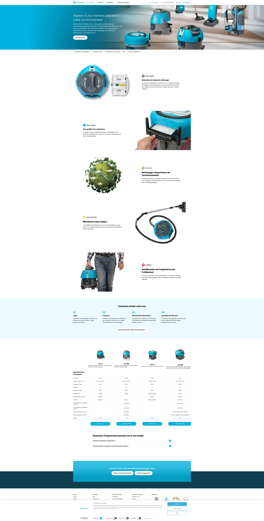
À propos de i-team (117, 494)
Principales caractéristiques (82, 51)
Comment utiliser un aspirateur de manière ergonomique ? (110, 446)
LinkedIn (134, 498)
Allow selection (177, 508)
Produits (91, 2)
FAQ (124, 51)
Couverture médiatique (117, 498)
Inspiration (110, 2)
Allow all (177, 504)
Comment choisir (97, 51)
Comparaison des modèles (112, 51)
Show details (147, 518)
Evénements (115, 496)
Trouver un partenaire (134, 51)
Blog (94, 496)
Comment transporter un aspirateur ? (104, 440)
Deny (177, 513)
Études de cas (96, 498)
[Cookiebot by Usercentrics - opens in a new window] (84, 518)
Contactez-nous (135, 496)
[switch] (115, 518)
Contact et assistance (123, 2)
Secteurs (100, 2)
